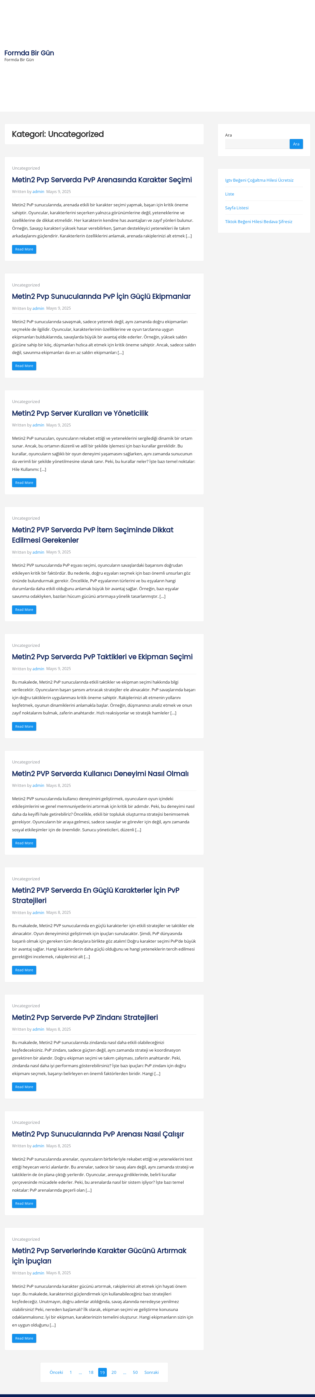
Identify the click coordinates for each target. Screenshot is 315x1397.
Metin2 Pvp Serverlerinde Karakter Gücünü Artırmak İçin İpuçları (99, 1256)
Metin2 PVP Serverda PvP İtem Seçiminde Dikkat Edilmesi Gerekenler (92, 535)
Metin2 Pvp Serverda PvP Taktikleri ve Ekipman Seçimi (102, 657)
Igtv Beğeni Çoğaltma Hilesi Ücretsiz (259, 180)
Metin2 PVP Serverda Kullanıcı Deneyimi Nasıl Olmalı (100, 773)
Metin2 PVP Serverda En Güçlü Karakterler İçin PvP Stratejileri (95, 895)
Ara (228, 135)
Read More (25, 250)
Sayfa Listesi (237, 208)
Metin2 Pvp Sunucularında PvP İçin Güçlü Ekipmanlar (101, 296)
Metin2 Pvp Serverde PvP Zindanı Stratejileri (85, 1017)
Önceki (56, 1372)
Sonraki (151, 1372)
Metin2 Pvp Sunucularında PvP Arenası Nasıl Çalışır (98, 1134)
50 (135, 1372)
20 (113, 1372)
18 (91, 1372)
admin (38, 191)
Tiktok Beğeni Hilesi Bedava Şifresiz (258, 222)
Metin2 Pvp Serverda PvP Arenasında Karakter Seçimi (102, 180)
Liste (229, 194)
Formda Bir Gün (29, 52)
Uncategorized (26, 168)
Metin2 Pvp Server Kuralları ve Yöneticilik (80, 413)
